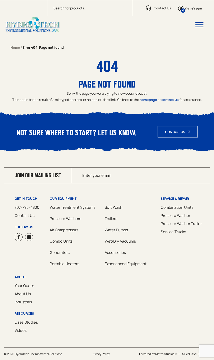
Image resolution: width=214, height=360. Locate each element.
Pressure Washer (175, 215)
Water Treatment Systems (72, 207)
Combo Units (61, 241)
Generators (60, 252)
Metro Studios (164, 354)
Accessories (115, 252)
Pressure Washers (65, 218)
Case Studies (26, 322)
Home (15, 47)
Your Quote (24, 285)
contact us (170, 99)
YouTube (29, 237)
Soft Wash (113, 207)
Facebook (18, 237)
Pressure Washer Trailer (181, 223)
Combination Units (177, 207)
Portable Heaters (64, 263)
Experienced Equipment (125, 263)
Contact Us (175, 132)
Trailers (111, 218)
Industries (23, 301)
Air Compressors (64, 229)
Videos (21, 330)
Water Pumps (116, 229)
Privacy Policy (101, 354)
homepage (148, 99)
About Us (23, 293)
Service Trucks (173, 231)
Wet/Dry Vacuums (120, 241)
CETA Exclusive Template (193, 354)
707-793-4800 (27, 207)
